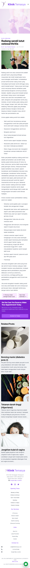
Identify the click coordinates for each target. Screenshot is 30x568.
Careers (15, 538)
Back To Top (15, 561)
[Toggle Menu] (28, 4)
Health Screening (15, 520)
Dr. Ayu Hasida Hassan (9, 47)
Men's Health (15, 518)
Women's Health (15, 515)
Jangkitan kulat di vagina (13, 449)
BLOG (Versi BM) (5, 38)
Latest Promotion (15, 533)
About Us (15, 531)
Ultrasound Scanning (15, 523)
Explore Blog (15, 536)
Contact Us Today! (15, 316)
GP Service (15, 513)
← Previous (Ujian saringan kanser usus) (9, 295)
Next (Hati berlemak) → (22, 295)
